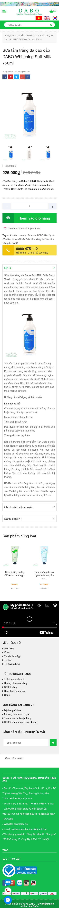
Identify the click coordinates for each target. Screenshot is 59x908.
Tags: (5, 235)
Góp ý (7, 695)
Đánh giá (11, 166)
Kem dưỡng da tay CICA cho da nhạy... (14, 573)
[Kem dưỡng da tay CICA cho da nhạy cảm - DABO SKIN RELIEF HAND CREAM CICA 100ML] (14, 555)
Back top (48, 724)
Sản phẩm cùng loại (19, 535)
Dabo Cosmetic (14, 758)
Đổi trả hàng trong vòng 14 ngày (21, 722)
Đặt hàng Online (12, 710)
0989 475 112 (27, 248)
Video (7, 652)
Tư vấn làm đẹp (12, 656)
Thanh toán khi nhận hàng (17, 718)
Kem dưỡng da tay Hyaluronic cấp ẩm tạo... (44, 575)
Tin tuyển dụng (12, 663)
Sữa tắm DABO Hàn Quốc (41, 235)
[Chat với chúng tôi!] (8, 900)
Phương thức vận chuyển (17, 714)
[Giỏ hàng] (51, 12)
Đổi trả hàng (10, 687)
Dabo (10, 71)
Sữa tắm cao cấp (18, 235)
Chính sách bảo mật (14, 679)
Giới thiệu (9, 648)
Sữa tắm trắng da (35, 239)
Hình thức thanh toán (15, 691)
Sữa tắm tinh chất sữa (13, 239)
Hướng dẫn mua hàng (15, 683)
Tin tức (7, 660)
